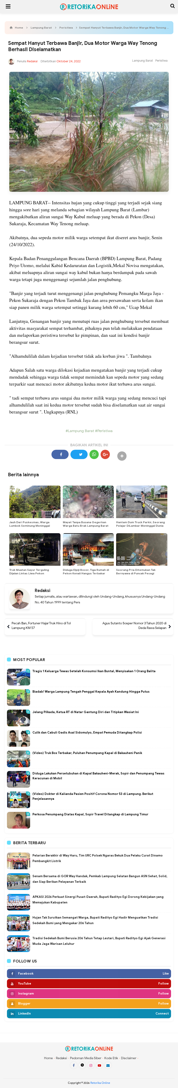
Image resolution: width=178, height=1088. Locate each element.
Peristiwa (161, 61)
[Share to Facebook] (60, 454)
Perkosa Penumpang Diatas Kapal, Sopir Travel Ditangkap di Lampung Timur (90, 814)
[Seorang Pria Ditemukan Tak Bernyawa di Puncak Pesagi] (141, 549)
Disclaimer (128, 1058)
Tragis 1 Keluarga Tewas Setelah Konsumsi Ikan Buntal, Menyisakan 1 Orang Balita (94, 671)
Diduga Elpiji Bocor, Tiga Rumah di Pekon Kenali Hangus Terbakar (86, 571)
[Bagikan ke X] (79, 454)
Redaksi (42, 590)
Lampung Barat (142, 61)
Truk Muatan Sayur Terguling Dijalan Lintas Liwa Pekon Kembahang (29, 573)
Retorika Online (100, 1083)
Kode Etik (111, 1058)
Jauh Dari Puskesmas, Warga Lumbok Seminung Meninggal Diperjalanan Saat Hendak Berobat (33, 525)
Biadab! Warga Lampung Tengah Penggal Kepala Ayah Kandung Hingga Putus (90, 692)
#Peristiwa (103, 431)
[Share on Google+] (105, 454)
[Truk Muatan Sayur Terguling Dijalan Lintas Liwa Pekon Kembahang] (34, 549)
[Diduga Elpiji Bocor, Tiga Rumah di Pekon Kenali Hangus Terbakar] (88, 549)
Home (48, 1058)
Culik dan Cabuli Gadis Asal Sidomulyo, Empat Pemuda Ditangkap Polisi (87, 732)
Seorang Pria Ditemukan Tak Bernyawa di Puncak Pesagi (136, 571)
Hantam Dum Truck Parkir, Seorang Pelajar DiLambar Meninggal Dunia (140, 523)
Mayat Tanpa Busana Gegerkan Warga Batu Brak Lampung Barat (85, 523)
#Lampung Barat (80, 431)
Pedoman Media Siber (85, 1058)
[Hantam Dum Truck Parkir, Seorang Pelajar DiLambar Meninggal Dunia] (141, 502)
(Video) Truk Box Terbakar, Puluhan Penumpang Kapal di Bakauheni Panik (87, 753)
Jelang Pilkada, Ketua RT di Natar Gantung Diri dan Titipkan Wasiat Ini (85, 712)
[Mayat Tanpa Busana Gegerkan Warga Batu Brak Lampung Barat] (88, 502)
